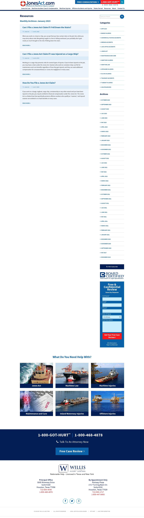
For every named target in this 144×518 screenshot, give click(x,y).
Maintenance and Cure (108, 56)
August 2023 (105, 109)
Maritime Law (105, 65)
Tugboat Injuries (107, 83)
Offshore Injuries (107, 69)
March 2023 (104, 131)
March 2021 (104, 226)
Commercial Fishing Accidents (111, 38)
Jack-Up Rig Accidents (108, 47)
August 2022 (105, 158)
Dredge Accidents (107, 42)
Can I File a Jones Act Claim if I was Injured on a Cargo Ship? (50, 54)
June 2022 (104, 167)
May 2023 (103, 122)
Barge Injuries (106, 33)
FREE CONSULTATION (87, 2)
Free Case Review (71, 451)
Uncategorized (106, 87)
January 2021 (105, 235)
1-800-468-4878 (89, 435)
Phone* (104, 308)
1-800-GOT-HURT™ (110, 2)
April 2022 (104, 176)
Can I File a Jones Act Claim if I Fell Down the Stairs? (46, 27)
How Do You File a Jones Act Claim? (39, 82)
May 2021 (103, 217)
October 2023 (105, 100)
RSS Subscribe (113, 267)
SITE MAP (92, 511)
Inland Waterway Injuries (72, 413)
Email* (104, 302)
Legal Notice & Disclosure (78, 511)
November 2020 (106, 244)
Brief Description (107, 320)
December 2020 (106, 239)
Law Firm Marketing (104, 511)
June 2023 (104, 118)
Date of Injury (106, 314)
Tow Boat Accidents (107, 78)
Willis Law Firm (45, 511)
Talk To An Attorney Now (73, 441)
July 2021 (104, 208)
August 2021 (105, 203)
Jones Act (26, 31)
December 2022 (106, 145)
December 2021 (106, 190)
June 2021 (104, 212)
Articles (104, 29)
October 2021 (105, 194)
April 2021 (104, 221)
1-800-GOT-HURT (53, 435)
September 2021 (106, 199)
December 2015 (106, 257)
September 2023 (106, 104)
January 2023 (105, 140)
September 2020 (106, 248)
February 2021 (105, 230)
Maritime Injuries (107, 60)
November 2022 (106, 149)
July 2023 (104, 113)
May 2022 (103, 172)
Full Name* (106, 296)
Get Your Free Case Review (112, 336)
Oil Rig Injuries (106, 74)
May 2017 (103, 253)
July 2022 (104, 163)
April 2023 (104, 127)
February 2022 (105, 185)
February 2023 (105, 136)
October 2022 (105, 154)
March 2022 (104, 181)
